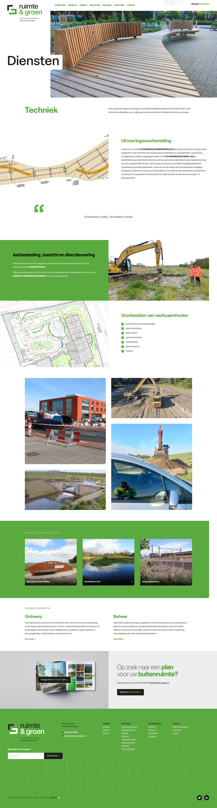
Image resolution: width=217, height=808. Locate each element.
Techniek (106, 730)
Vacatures (119, 5)
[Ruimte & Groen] (25, 11)
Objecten (125, 746)
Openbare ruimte (128, 730)
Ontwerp (106, 727)
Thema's (152, 727)
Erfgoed (124, 733)
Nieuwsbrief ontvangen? (19, 750)
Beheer (105, 733)
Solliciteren (177, 730)
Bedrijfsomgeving (128, 743)
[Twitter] (199, 797)
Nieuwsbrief (153, 733)
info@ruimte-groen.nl (159, 683)
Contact (131, 5)
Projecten (95, 5)
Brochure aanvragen (181, 727)
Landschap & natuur (129, 727)
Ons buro (107, 5)
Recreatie (125, 736)
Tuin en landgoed (128, 749)
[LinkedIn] (206, 797)
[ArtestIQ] (55, 797)
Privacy (36, 798)
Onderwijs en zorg (128, 740)
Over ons (152, 730)
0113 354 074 (71, 732)
